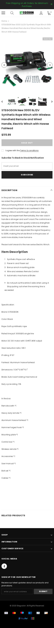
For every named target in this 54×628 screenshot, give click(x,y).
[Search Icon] (15, 13)
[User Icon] (41, 13)
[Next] (49, 65)
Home (4, 21)
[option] (27, 65)
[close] (51, 4)
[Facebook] (4, 566)
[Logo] (27, 13)
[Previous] (4, 65)
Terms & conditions (29, 150)
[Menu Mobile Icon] (3, 13)
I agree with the (12, 150)
